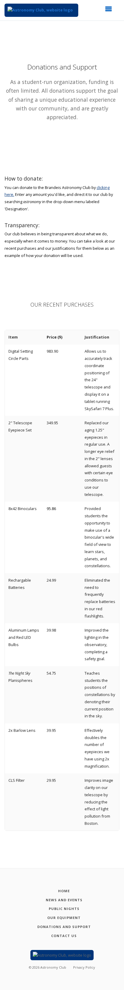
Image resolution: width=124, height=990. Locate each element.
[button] (110, 10)
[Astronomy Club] (41, 10)
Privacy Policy (84, 967)
